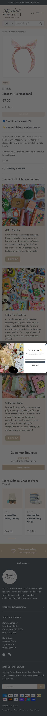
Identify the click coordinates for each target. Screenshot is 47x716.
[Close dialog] (45, 344)
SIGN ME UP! (35, 361)
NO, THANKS (35, 365)
